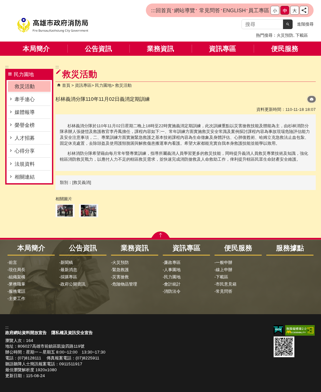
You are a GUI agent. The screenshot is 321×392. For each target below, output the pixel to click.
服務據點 (290, 248)
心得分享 (25, 151)
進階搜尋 (305, 24)
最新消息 (68, 269)
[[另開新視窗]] (304, 10)
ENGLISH (234, 10)
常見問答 (209, 10)
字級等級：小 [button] (275, 10)
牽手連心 (25, 99)
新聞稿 (66, 262)
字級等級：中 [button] (284, 10)
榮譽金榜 (25, 125)
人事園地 (172, 269)
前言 (13, 262)
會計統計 (172, 284)
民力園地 (103, 85)
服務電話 (17, 291)
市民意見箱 (226, 284)
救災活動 (25, 86)
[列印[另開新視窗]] (311, 99)
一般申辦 (224, 262)
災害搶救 (120, 277)
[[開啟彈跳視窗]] (65, 210)
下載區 (301, 35)
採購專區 (68, 277)
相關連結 (25, 177)
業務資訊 (160, 48)
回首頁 (163, 10)
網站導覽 (184, 10)
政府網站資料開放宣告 (26, 332)
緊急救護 (120, 269)
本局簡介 (36, 48)
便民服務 (284, 48)
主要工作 (17, 298)
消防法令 (172, 291)
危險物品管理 (124, 284)
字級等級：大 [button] (294, 10)
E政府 (278, 330)
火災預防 (285, 35)
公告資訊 (98, 48)
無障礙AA (300, 330)
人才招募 (25, 138)
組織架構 (17, 277)
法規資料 (25, 164)
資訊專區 (222, 48)
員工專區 (258, 10)
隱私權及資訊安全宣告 (72, 332)
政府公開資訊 (72, 284)
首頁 (66, 85)
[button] (288, 24)
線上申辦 (224, 269)
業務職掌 (17, 284)
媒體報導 (25, 112)
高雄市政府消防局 (53, 25)
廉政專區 (172, 262)
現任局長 (17, 269)
